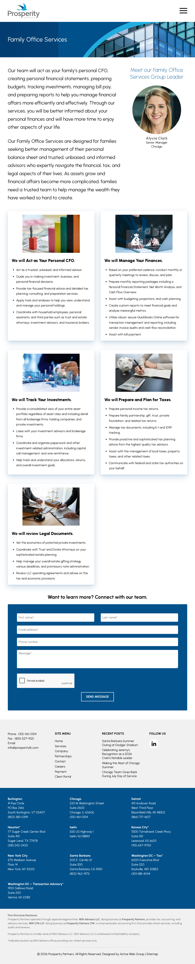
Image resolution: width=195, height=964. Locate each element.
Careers (60, 766)
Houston (13, 827)
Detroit (136, 799)
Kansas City (139, 827)
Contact (60, 761)
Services (60, 746)
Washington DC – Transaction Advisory (35, 884)
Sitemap (152, 954)
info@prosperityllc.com (23, 747)
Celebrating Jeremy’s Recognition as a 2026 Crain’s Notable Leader (117, 754)
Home (59, 741)
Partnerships (63, 756)
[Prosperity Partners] (24, 17)
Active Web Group (132, 954)
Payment (61, 771)
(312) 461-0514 (27, 734)
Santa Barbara (80, 855)
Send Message (97, 696)
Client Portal (63, 776)
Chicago (75, 799)
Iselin (73, 827)
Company (61, 751)
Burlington (15, 799)
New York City (18, 855)
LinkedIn (153, 743)
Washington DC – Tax (146, 855)
